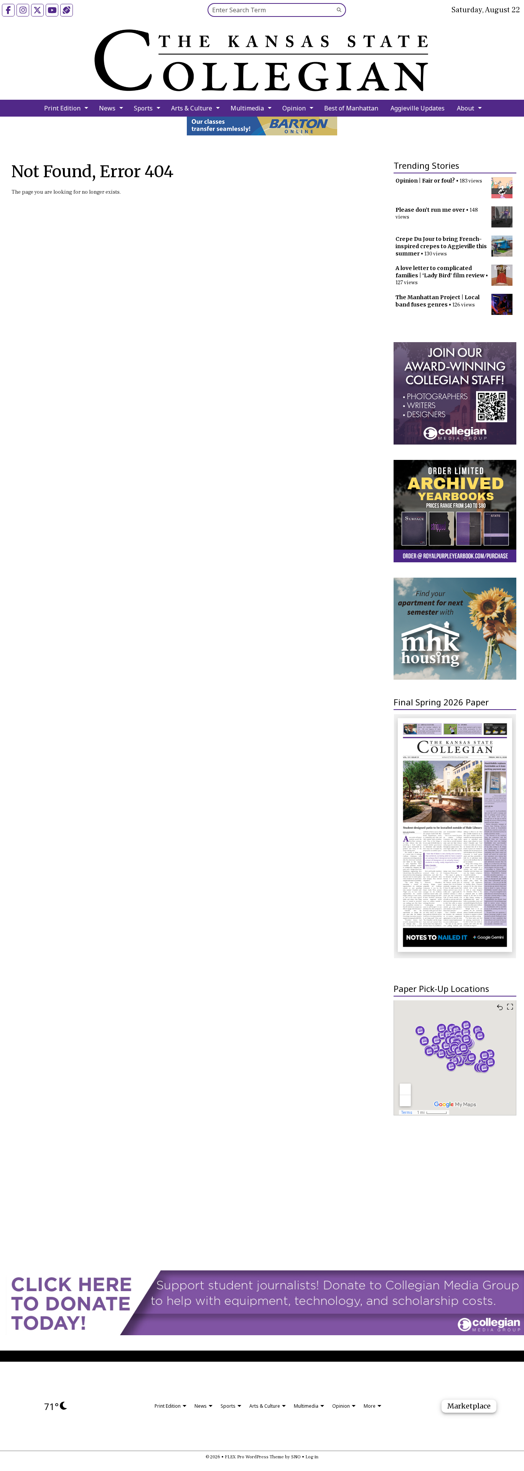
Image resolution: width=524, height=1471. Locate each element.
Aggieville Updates (418, 108)
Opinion (294, 108)
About (465, 108)
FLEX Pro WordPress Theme (254, 1457)
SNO (296, 1457)
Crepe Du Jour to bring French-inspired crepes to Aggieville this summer (441, 246)
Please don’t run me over (430, 209)
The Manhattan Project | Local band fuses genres (437, 301)
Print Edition (62, 108)
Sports (143, 108)
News (107, 108)
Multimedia (247, 108)
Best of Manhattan (351, 108)
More (370, 1406)
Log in (311, 1457)
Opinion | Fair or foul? (425, 180)
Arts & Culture (191, 108)
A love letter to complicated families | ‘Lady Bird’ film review (439, 272)
